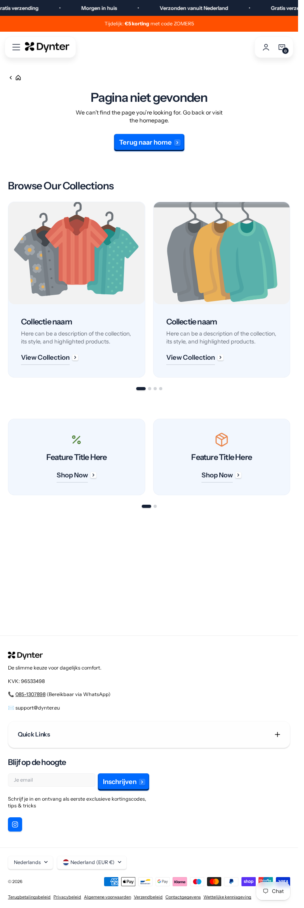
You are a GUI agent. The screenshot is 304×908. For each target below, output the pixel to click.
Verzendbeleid (148, 897)
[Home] (14, 77)
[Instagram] (15, 824)
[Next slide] (290, 289)
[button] (16, 47)
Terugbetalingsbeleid (29, 897)
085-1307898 (30, 694)
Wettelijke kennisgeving (227, 897)
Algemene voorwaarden (107, 897)
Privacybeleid (67, 897)
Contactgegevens (183, 897)
